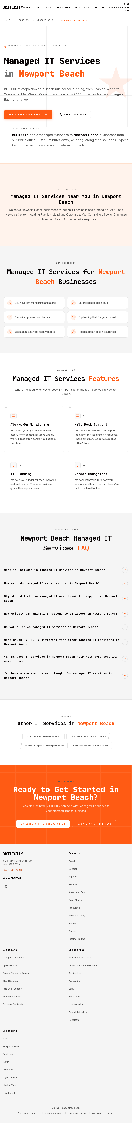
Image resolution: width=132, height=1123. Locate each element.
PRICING (99, 7)
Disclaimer (97, 1113)
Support (73, 876)
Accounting (74, 981)
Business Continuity (13, 1004)
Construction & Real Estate (83, 965)
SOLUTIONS (43, 7)
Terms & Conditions (77, 1113)
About (72, 861)
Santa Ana (8, 1069)
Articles (72, 923)
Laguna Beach (10, 1077)
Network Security (12, 996)
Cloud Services (11, 981)
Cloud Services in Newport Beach (88, 736)
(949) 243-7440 (75, 114)
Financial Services (78, 1012)
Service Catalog (77, 915)
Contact (73, 868)
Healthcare (74, 996)
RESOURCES (115, 7)
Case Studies (76, 900)
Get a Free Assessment (25, 114)
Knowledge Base (77, 892)
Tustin (6, 1062)
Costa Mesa (9, 1054)
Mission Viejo (10, 1085)
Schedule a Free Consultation (43, 823)
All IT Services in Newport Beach (90, 745)
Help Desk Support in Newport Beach (44, 745)
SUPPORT (27, 7)
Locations (24, 20)
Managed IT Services (13, 957)
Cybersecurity (10, 965)
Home (8, 20)
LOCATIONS (81, 7)
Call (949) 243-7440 (96, 823)
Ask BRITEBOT (13, 878)
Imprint (111, 1113)
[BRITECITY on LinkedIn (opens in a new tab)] (6, 886)
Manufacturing (76, 1004)
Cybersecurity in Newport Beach (43, 736)
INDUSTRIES (63, 7)
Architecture (75, 973)
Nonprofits (74, 1019)
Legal (71, 988)
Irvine (5, 1038)
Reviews (73, 884)
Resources (74, 907)
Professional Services (80, 957)
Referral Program (77, 938)
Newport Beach (45, 20)
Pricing (72, 931)
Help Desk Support (12, 988)
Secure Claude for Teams (16, 973)
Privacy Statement (53, 1113)
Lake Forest (9, 1093)
